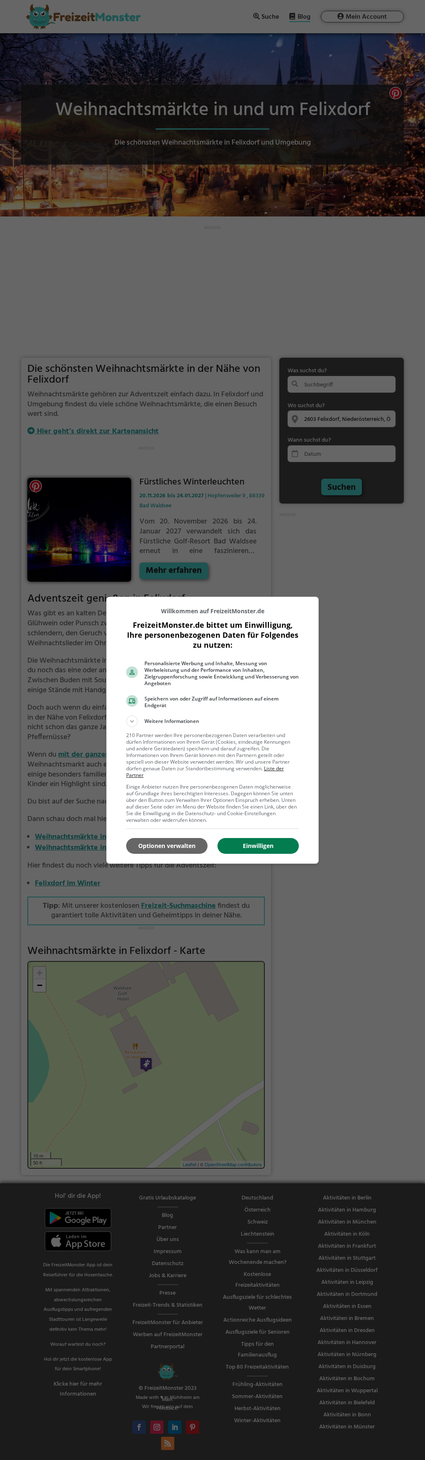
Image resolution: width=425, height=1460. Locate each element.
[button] (212, 721)
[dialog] (212, 730)
